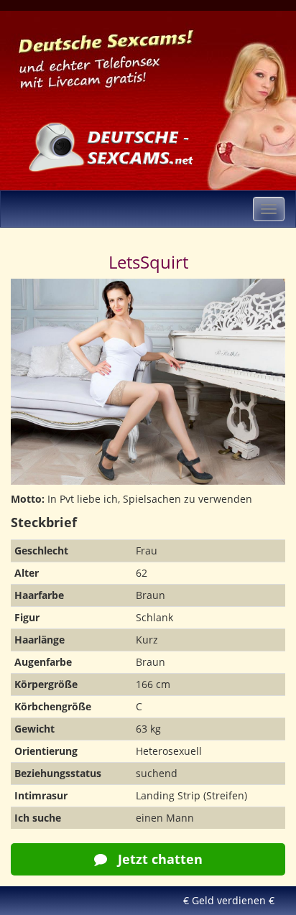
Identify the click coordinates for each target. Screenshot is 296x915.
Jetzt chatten (158, 859)
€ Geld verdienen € (228, 900)
